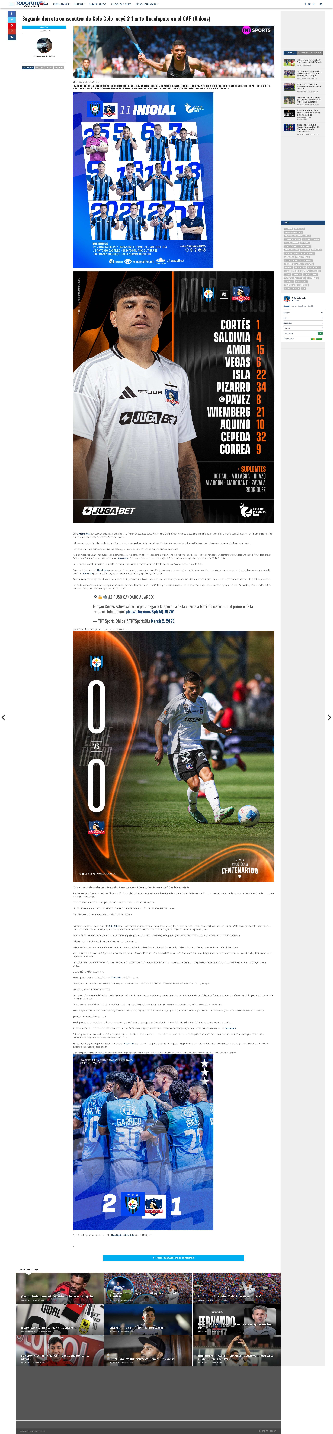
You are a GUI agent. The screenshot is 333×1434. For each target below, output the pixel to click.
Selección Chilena (97, 4)
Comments (317, 53)
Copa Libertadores (311, 239)
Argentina (289, 257)
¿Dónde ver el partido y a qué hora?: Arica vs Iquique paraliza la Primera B (309, 61)
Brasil (287, 274)
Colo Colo (123, 558)
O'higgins (288, 267)
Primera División (61, 4)
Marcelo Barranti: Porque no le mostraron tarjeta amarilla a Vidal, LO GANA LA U (309, 86)
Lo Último (304, 53)
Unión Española (291, 250)
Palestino (305, 250)
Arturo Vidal (84, 534)
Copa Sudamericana (293, 253)
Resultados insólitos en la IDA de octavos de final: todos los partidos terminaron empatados (308, 113)
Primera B (79, 4)
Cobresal (305, 271)
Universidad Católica (293, 236)
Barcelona (299, 278)
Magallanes (301, 281)
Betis (315, 274)
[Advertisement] (303, 30)
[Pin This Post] (12, 26)
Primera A (288, 281)
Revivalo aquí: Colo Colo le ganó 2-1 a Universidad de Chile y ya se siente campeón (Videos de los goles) (309, 73)
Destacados (305, 246)
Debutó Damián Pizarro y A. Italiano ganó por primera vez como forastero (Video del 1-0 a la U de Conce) (309, 99)
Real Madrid (300, 267)
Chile (307, 236)
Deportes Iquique (291, 288)
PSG (303, 288)
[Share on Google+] (12, 31)
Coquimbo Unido (291, 271)
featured (49, 67)
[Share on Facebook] (12, 14)
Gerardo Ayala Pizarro (44, 56)
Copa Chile (316, 250)
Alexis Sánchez (291, 260)
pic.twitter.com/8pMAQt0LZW (150, 611)
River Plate (308, 264)
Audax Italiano (302, 257)
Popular (291, 53)
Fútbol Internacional (146, 4)
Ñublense (315, 271)
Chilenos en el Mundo (121, 4)
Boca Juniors (314, 267)
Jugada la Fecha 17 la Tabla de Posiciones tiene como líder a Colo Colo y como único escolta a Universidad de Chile (308, 128)
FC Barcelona (312, 278)
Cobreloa (297, 274)
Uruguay (288, 278)
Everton (307, 274)
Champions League (292, 264)
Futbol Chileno (291, 246)
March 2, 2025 (163, 621)
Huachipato (102, 570)
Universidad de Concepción (296, 285)
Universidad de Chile (293, 232)
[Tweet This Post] (12, 20)
